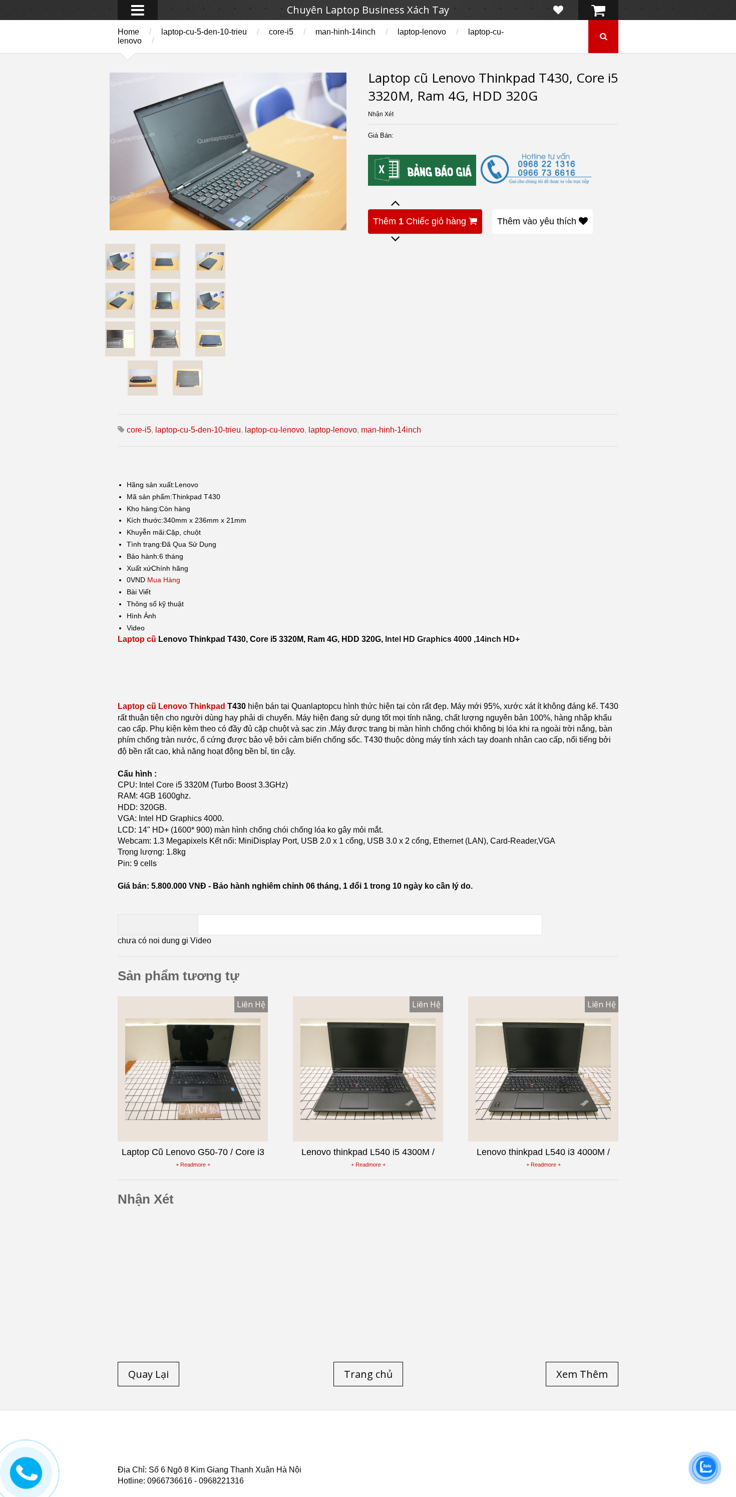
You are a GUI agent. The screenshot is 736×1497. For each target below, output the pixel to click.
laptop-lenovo (422, 32)
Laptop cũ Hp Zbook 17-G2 (453, 1455)
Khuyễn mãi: (146, 532)
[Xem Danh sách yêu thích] (558, 10)
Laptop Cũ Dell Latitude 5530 (207, 1461)
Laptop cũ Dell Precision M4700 (538, 1449)
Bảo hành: (143, 556)
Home (128, 32)
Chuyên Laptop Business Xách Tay (368, 10)
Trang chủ (136, 1443)
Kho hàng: (143, 509)
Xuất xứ (139, 568)
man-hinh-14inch (345, 32)
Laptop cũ (137, 639)
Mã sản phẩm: (149, 497)
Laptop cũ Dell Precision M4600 (408, 1449)
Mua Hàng (163, 580)
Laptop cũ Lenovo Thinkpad (171, 706)
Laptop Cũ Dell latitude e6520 (328, 1461)
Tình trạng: (144, 544)
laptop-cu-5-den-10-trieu (204, 32)
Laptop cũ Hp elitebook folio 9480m (273, 1449)
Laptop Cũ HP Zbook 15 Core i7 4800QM (325, 1455)
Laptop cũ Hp (199, 1443)
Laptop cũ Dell (269, 1443)
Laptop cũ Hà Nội (518, 1443)
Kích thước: (145, 520)
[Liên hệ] (25, 1480)
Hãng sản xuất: (151, 485)
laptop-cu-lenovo (274, 430)
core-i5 (281, 32)
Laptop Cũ (450, 1443)
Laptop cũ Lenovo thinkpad (364, 1443)
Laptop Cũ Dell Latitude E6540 (189, 1455)
